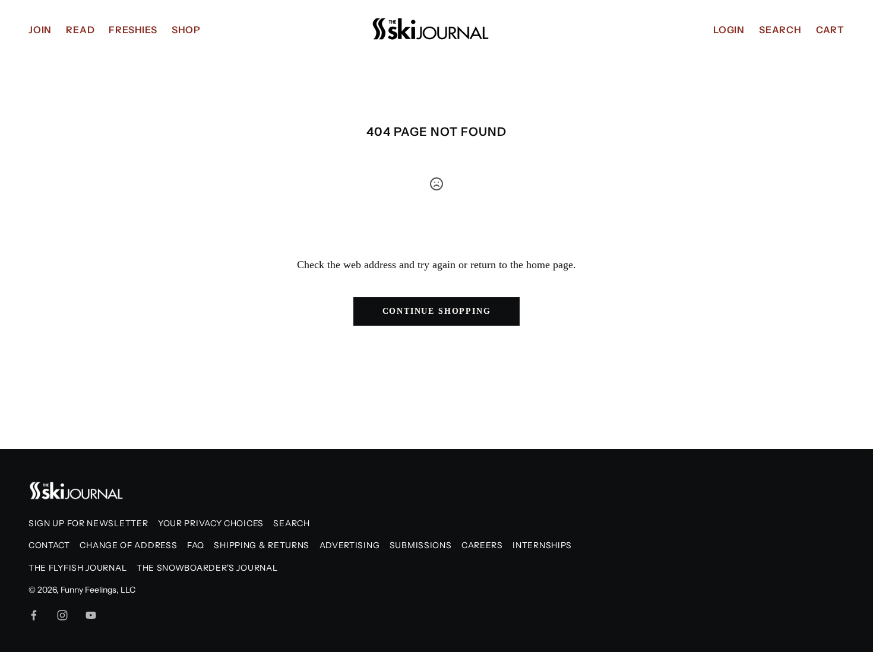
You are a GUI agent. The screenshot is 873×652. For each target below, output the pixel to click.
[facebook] (34, 615)
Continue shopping (436, 311)
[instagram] (62, 615)
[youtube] (91, 615)
